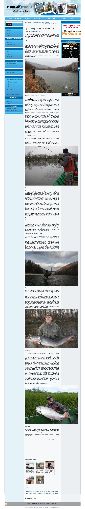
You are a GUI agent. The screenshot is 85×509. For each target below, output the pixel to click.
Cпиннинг (9, 30)
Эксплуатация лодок (13, 82)
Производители (11, 86)
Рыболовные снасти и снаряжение (44, 493)
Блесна (8, 51)
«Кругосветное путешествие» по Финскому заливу (30, 471)
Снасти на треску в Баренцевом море (30, 486)
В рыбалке (9, 74)
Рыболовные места (11, 63)
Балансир (9, 53)
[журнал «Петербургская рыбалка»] (70, 95)
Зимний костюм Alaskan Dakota (50, 23)
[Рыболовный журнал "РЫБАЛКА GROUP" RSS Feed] (6, 504)
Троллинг (9, 33)
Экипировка (9, 56)
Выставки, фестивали (12, 108)
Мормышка (9, 54)
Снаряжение (10, 45)
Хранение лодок (12, 87)
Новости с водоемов (12, 66)
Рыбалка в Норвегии (12, 65)
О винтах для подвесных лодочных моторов (37, 22)
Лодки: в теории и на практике (14, 79)
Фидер (8, 35)
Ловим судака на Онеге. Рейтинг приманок (49, 471)
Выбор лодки (11, 84)
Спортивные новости (12, 110)
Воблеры (39, 491)
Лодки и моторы (11, 72)
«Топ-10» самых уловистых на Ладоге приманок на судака (40, 472)
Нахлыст (9, 32)
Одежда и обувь (11, 44)
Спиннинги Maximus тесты (39, 485)
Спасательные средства (13, 94)
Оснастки (9, 103)
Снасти (8, 41)
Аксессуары (10, 99)
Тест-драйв (9, 89)
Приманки (9, 42)
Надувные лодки (11, 81)
